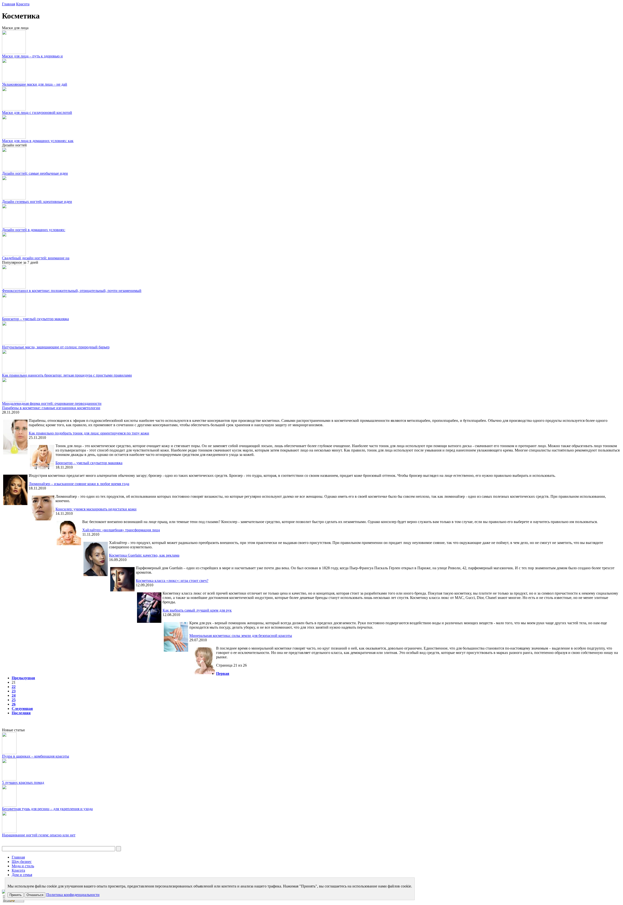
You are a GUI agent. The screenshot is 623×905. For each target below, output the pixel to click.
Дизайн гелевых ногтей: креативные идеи (37, 201)
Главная (8, 4)
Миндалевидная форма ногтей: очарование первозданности (51, 403)
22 (14, 687)
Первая (222, 673)
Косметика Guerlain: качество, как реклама (144, 555)
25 (14, 700)
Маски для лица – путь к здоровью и (32, 56)
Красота (22, 4)
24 (14, 695)
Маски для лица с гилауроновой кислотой (37, 112)
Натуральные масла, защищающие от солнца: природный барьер (56, 347)
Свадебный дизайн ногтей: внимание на (35, 258)
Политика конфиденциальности (73, 895)
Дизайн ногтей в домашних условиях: (33, 230)
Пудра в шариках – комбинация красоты (35, 756)
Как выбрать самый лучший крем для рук (197, 610)
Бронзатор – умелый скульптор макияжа (35, 319)
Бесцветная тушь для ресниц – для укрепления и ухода (47, 809)
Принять (15, 895)
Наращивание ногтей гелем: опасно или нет (38, 835)
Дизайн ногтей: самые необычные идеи (35, 173)
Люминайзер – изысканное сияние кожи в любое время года (79, 484)
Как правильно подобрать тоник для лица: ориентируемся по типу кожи (89, 433)
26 (14, 704)
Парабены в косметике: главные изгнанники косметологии (51, 408)
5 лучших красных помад (23, 782)
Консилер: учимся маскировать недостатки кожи (96, 509)
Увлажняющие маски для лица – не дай (34, 84)
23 (14, 691)
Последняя (21, 713)
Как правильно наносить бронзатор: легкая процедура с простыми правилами (67, 375)
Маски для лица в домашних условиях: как (37, 141)
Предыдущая (23, 678)
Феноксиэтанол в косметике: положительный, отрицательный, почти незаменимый (71, 291)
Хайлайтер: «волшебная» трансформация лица (121, 530)
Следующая (22, 708)
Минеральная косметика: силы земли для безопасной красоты (240, 636)
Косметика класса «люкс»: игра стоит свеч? (172, 581)
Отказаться (35, 895)
